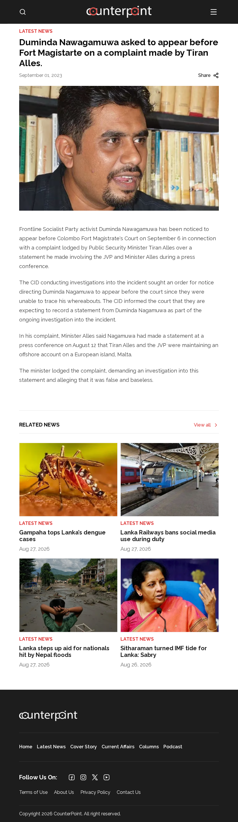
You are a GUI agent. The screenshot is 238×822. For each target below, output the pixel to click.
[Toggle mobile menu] (213, 12)
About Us (64, 792)
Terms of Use (33, 792)
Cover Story (83, 747)
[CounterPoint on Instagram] (83, 777)
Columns (149, 747)
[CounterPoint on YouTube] (106, 777)
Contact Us (129, 792)
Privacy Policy (95, 792)
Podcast (172, 747)
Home (25, 747)
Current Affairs (118, 747)
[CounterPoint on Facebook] (72, 777)
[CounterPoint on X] (95, 777)
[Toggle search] (22, 11)
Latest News (51, 747)
